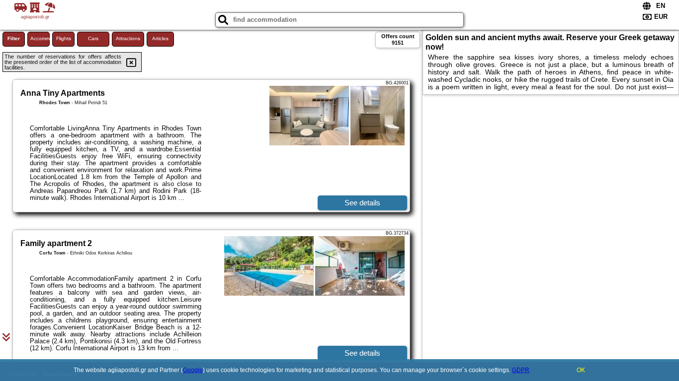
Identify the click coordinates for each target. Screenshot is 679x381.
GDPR (520, 370)
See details (362, 202)
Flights (63, 38)
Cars (93, 38)
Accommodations (40, 38)
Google (193, 370)
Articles (160, 38)
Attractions (128, 38)
